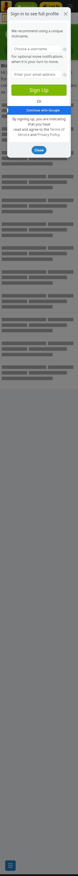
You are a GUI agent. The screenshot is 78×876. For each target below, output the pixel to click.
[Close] (65, 13)
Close (39, 150)
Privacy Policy (48, 134)
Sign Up (39, 89)
